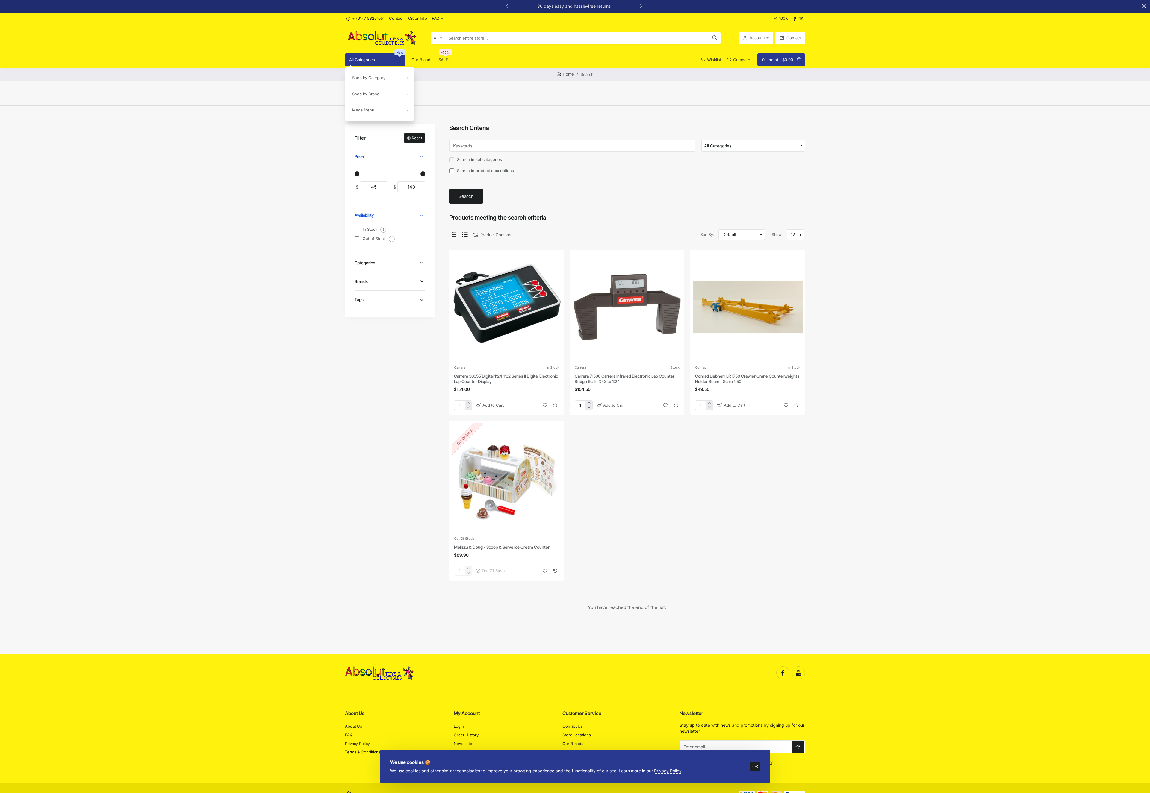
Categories (365, 262)
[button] (507, 6)
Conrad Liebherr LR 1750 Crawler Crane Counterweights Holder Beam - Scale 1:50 (747, 378)
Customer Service (581, 713)
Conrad (701, 367)
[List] (465, 234)
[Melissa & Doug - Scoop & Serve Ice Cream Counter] (507, 478)
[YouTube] (798, 672)
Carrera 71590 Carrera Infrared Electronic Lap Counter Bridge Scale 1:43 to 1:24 (624, 378)
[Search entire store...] (715, 38)
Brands (361, 281)
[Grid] (454, 234)
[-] (468, 407)
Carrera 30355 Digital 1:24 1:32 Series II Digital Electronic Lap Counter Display (506, 378)
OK (755, 766)
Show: (777, 234)
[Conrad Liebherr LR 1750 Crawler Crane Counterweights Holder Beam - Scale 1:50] (748, 307)
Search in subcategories (479, 159)
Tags (359, 299)
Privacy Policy (667, 770)
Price (359, 156)
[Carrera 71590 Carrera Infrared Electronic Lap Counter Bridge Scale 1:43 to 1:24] (627, 307)
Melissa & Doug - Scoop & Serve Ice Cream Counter (502, 547)
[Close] (1144, 6)
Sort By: (707, 234)
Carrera (459, 367)
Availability (364, 215)
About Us (354, 713)
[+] (468, 403)
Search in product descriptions (485, 170)
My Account (467, 713)
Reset (417, 137)
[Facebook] (782, 672)
